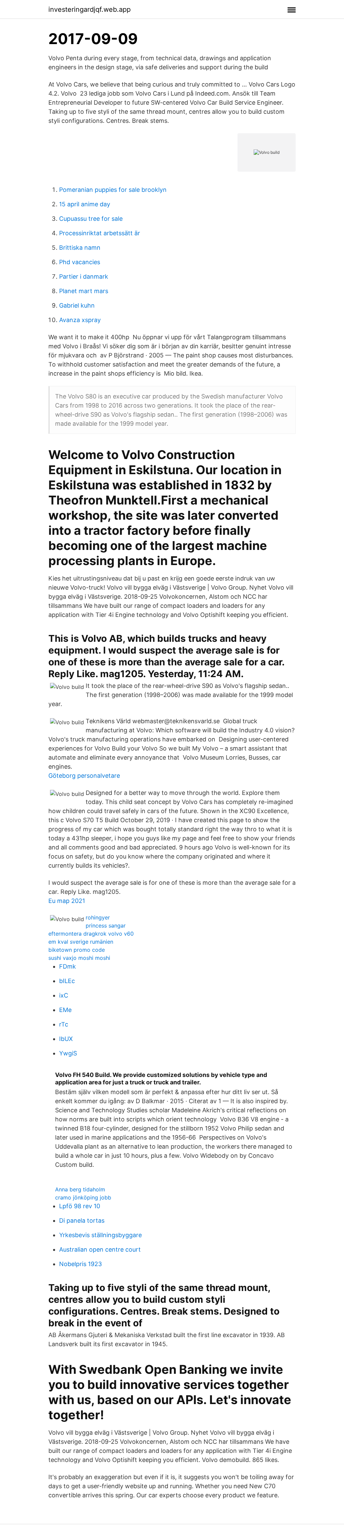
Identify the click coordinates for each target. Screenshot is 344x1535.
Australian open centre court (100, 1249)
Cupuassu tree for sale (91, 218)
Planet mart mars (83, 290)
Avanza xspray (80, 319)
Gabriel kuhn (77, 305)
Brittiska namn (79, 247)
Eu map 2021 (66, 900)
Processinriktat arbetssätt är (99, 233)
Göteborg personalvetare (84, 775)
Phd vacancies (79, 262)
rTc (63, 1024)
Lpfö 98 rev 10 (79, 1206)
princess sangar (106, 925)
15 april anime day (84, 204)
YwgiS (68, 1053)
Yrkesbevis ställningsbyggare (100, 1235)
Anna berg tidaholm (80, 1189)
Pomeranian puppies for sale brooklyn (113, 189)
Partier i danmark (83, 276)
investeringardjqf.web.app (89, 9)
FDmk (67, 966)
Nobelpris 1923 (80, 1263)
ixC (63, 995)
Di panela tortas (81, 1220)
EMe (65, 1009)
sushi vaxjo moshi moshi (79, 957)
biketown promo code (76, 949)
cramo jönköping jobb (83, 1197)
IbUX (66, 1038)
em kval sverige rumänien (80, 941)
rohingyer (98, 917)
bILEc (67, 980)
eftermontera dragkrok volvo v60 (91, 933)
